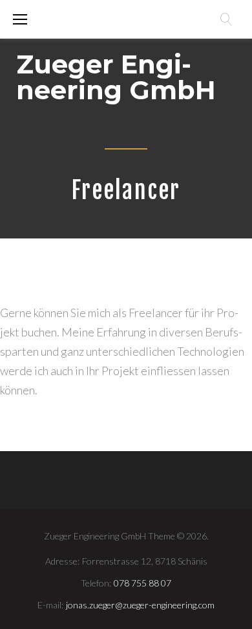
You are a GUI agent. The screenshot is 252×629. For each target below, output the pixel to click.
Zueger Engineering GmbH (116, 77)
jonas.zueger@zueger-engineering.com (140, 604)
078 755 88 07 (142, 582)
